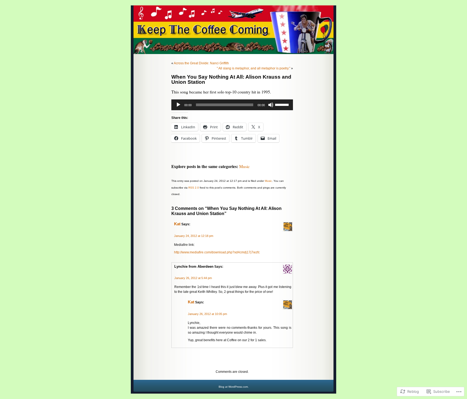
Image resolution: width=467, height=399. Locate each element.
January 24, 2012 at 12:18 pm (193, 235)
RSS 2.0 (193, 187)
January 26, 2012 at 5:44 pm (193, 278)
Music (244, 166)
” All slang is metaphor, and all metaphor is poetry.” (253, 68)
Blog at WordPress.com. (234, 386)
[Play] (178, 105)
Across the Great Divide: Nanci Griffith (201, 63)
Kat (177, 224)
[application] (232, 104)
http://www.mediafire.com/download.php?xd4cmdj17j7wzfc (217, 252)
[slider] (282, 104)
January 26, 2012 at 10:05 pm (207, 314)
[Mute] (270, 105)
